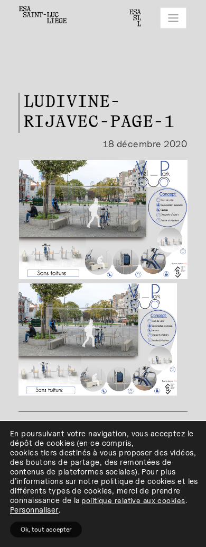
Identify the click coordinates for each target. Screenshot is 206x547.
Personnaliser (34, 509)
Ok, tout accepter (46, 529)
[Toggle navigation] (173, 18)
